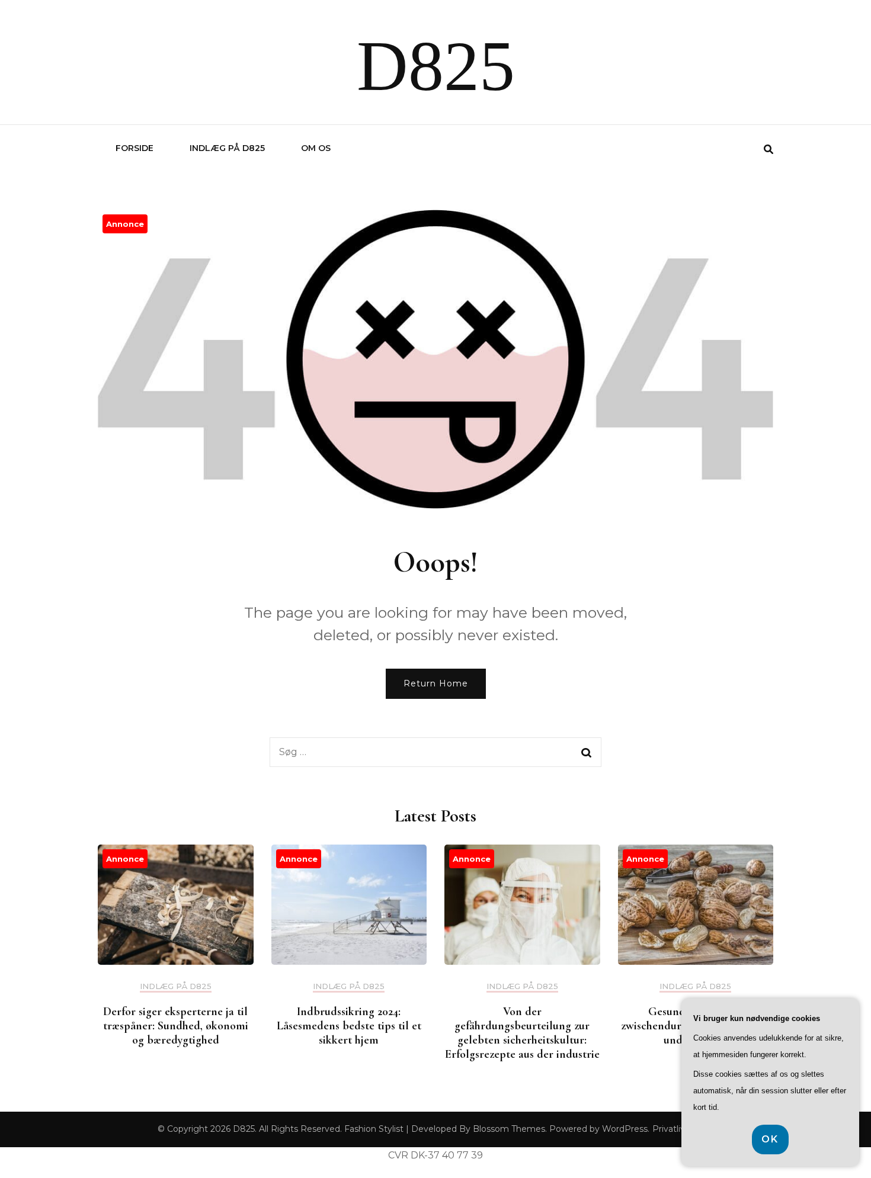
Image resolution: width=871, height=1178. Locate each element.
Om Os (316, 148)
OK (770, 1139)
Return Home (436, 683)
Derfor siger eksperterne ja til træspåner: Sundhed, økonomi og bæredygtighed (175, 1025)
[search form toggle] (768, 150)
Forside (134, 148)
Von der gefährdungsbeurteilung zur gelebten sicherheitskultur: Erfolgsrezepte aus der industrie (522, 1032)
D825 (436, 66)
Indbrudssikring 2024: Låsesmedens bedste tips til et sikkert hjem (349, 1025)
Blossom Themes (509, 1129)
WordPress (625, 1129)
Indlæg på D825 (227, 148)
